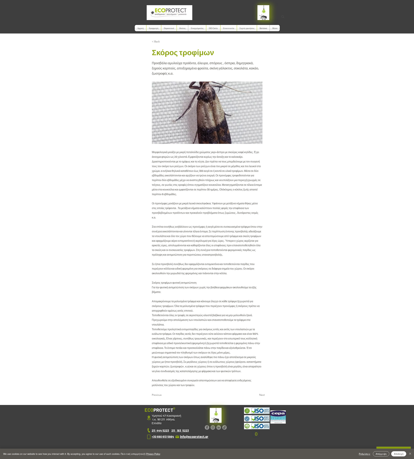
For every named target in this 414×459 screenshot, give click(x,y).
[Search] (282, 16)
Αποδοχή (398, 453)
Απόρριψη (381, 453)
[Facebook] (207, 427)
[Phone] (148, 430)
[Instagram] (213, 427)
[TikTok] (224, 427)
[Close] (410, 453)
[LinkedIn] (218, 427)
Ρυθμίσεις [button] (364, 453)
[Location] (149, 418)
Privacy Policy (153, 453)
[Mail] (177, 437)
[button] (153, 28)
